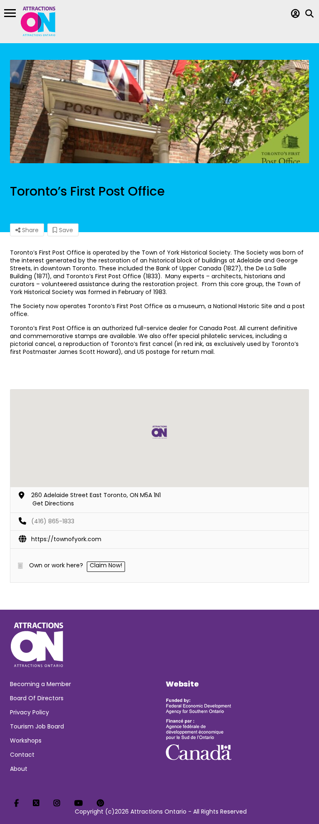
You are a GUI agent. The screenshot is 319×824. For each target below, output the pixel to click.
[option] (159, 111)
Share (29, 230)
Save (65, 230)
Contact (22, 754)
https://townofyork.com (66, 539)
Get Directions (53, 503)
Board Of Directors (37, 698)
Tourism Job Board (37, 726)
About (18, 769)
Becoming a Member (40, 684)
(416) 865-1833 (52, 521)
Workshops (26, 740)
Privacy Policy (29, 712)
